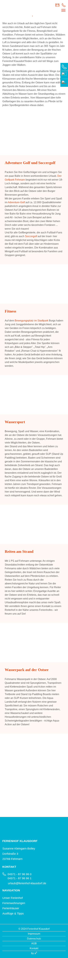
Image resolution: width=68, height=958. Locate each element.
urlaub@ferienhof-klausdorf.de (27, 883)
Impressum (34, 933)
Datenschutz (34, 938)
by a (34, 953)
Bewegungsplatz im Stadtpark (31, 320)
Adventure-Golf (16, 202)
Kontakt (34, 948)
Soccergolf (31, 236)
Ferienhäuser (10, 908)
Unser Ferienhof (12, 898)
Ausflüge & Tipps (13, 913)
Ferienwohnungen (13, 903)
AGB (34, 943)
